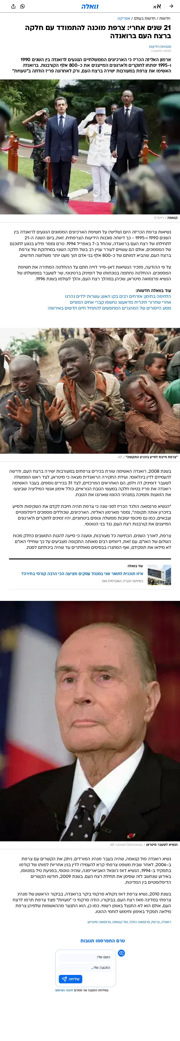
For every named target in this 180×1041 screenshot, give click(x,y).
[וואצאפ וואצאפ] (22, 6)
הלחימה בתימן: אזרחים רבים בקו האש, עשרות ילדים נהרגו (118, 297)
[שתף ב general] (13, 6)
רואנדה (166, 922)
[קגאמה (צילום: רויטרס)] (90, 150)
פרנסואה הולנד (139, 922)
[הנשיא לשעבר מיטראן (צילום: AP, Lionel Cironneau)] (90, 725)
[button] (157, 6)
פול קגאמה (120, 922)
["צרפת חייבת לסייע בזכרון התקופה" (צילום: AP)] (90, 395)
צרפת (155, 922)
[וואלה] (90, 6)
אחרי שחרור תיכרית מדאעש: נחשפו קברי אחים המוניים (120, 302)
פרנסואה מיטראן (99, 922)
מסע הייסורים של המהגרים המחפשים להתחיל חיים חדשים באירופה (109, 308)
